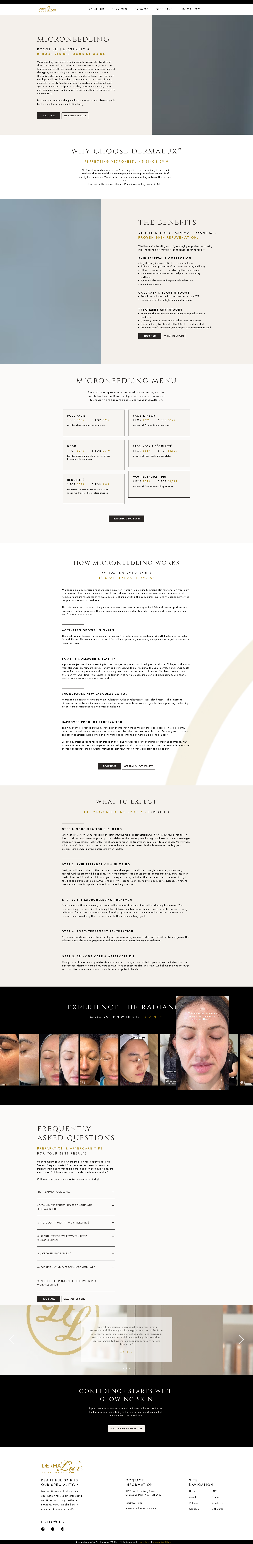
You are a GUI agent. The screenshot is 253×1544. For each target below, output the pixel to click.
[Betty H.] (126, 1368)
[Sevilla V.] (123, 1368)
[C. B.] (129, 1368)
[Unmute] (184, 1089)
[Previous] (11, 1340)
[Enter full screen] (225, 1089)
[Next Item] (246, 1059)
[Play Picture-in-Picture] (221, 1089)
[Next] (241, 1340)
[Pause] (179, 1089)
